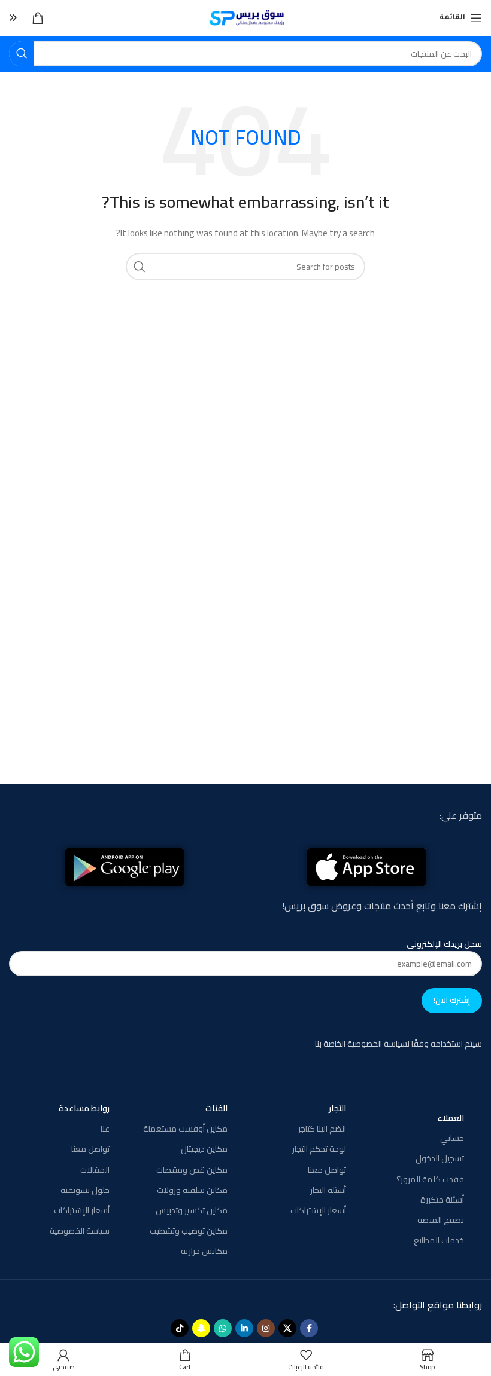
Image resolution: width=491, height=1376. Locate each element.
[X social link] (287, 1328)
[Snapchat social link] (201, 1328)
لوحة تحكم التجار (318, 1149)
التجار (337, 1108)
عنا (105, 1128)
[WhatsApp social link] (223, 1328)
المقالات (94, 1170)
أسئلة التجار (327, 1190)
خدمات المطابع (439, 1240)
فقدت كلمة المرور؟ (430, 1179)
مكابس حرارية (204, 1251)
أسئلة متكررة (442, 1199)
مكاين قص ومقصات (192, 1170)
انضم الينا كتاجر (321, 1128)
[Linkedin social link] (244, 1328)
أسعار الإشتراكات (317, 1210)
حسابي (452, 1138)
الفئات (216, 1108)
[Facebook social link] (309, 1328)
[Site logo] (245, 17)
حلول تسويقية (84, 1190)
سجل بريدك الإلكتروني (444, 944)
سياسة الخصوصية (79, 1231)
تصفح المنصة (440, 1220)
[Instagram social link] (266, 1328)
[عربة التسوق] (38, 18)
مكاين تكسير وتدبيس (192, 1210)
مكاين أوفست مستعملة (185, 1128)
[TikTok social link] (180, 1328)
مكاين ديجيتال (204, 1149)
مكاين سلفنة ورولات (192, 1190)
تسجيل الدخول (440, 1158)
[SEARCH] (21, 53)
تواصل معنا (326, 1170)
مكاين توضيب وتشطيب (189, 1231)
